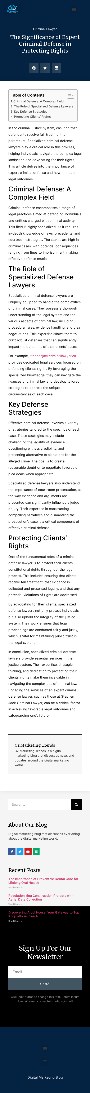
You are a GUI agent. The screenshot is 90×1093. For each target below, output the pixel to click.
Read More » (15, 887)
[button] (73, 9)
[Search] (76, 804)
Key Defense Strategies (30, 111)
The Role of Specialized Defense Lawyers (43, 106)
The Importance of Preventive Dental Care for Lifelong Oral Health (43, 881)
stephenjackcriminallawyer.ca (53, 356)
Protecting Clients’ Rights (32, 116)
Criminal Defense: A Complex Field (38, 101)
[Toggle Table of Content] (68, 95)
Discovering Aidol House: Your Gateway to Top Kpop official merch (43, 914)
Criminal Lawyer (45, 29)
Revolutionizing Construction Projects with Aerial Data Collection (40, 897)
